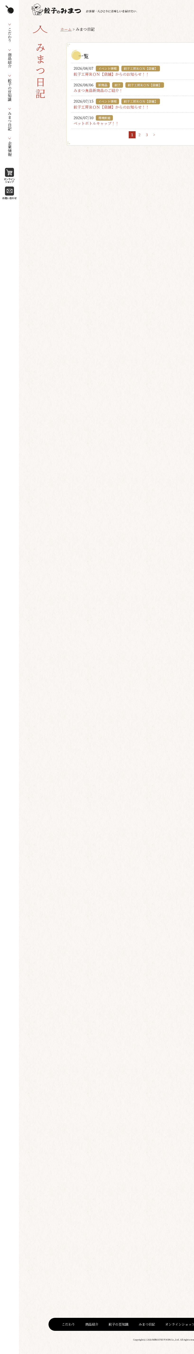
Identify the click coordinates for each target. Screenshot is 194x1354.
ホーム (66, 29)
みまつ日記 (147, 1324)
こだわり (68, 1324)
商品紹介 (91, 1324)
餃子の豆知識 (118, 1324)
